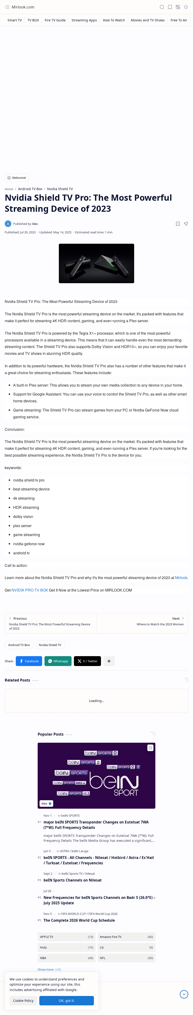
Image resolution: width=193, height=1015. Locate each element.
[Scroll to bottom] (184, 994)
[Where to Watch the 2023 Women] (142, 623)
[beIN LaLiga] (80, 851)
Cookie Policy (23, 1000)
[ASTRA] (65, 851)
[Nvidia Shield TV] (50, 645)
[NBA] (67, 958)
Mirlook (181, 577)
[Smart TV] (15, 20)
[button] (7, 7)
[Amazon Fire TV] (126, 937)
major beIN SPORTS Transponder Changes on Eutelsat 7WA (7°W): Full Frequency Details (96, 825)
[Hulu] (67, 947)
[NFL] (126, 958)
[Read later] (177, 223)
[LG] (126, 947)
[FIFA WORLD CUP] (74, 914)
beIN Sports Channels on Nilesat (73, 880)
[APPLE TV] (67, 937)
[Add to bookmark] (150, 748)
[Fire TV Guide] (55, 20)
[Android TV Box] (19, 645)
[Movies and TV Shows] (148, 20)
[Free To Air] (179, 20)
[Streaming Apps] (84, 20)
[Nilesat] (90, 873)
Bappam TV (179, 1005)
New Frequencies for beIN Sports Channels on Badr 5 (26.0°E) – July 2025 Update (99, 900)
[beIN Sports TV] (73, 873)
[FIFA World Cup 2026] (102, 914)
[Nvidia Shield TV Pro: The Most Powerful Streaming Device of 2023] (50, 623)
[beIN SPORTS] (70, 815)
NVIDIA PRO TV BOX (30, 590)
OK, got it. (67, 1000)
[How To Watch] (114, 20)
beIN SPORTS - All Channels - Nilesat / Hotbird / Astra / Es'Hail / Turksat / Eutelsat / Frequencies (99, 860)
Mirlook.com (23, 7)
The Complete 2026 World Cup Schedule (79, 920)
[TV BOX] (33, 20)
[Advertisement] (96, 64)
